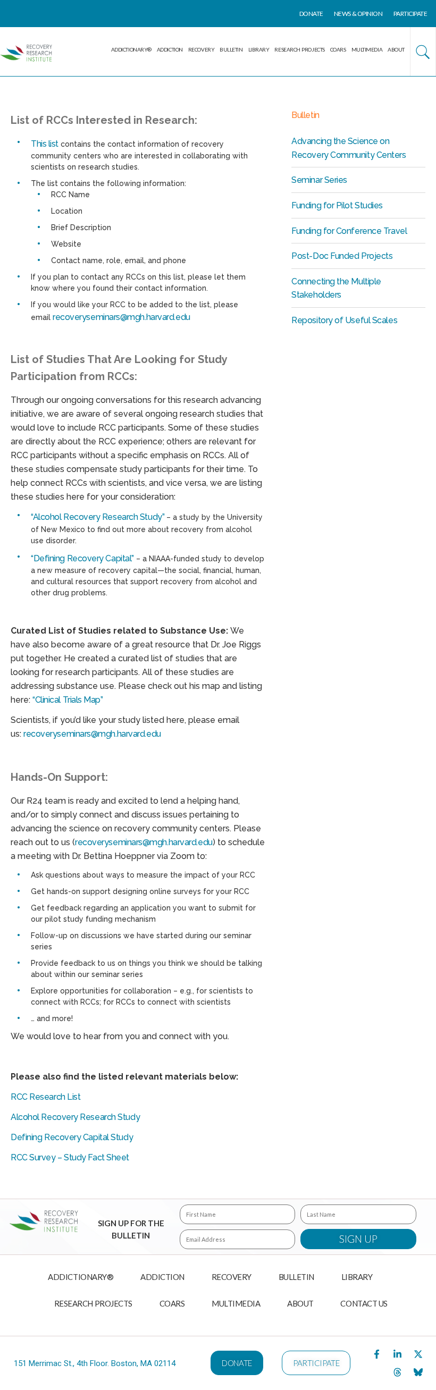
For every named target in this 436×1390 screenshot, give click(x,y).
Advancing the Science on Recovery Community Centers (348, 148)
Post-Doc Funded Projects (341, 256)
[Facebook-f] (377, 1354)
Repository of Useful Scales (344, 320)
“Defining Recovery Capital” (82, 558)
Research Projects (299, 49)
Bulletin (231, 49)
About (396, 49)
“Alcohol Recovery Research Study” (97, 517)
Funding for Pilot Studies (337, 205)
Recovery (201, 49)
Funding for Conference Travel (349, 231)
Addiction (170, 49)
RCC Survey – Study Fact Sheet (70, 1157)
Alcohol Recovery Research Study (75, 1117)
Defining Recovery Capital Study (72, 1137)
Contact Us (364, 1303)
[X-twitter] (418, 1354)
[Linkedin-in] (398, 1354)
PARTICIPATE (410, 14)
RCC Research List (45, 1097)
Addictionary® (131, 49)
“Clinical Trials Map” (67, 700)
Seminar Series (319, 180)
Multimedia (367, 49)
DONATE (311, 14)
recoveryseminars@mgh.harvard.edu (121, 317)
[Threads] (398, 1372)
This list (44, 144)
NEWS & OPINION (358, 14)
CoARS (338, 49)
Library (259, 49)
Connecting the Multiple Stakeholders (336, 288)
